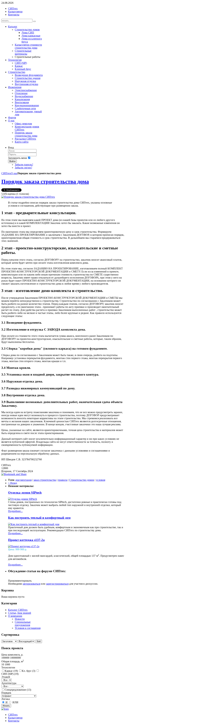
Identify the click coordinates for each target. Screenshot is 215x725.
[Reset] (34, 21)
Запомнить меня (17, 158)
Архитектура (8, 683)
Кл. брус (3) (28, 670)
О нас (14, 173)
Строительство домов (81, 480)
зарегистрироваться (57, 583)
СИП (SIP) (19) (9, 673)
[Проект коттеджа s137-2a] (23, 546)
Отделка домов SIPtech (25, 492)
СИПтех (6, 173)
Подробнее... (15, 511)
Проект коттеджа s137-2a (26, 540)
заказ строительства (44, 480)
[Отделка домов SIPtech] (22, 499)
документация (23, 480)
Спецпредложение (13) (18, 689)
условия (100, 480)
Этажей (5, 676)
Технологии (8, 667)
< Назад (12, 483)
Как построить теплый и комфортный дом (39, 517)
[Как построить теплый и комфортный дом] (33, 524)
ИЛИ (15, 702)
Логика (5, 699)
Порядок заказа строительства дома (45, 181)
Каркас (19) (11, 670)
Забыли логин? (23, 167)
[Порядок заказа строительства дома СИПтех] (28, 196)
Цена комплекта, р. (12, 654)
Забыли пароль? (24, 164)
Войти (12, 161)
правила (62, 480)
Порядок (6, 692)
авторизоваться (31, 583)
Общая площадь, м (12, 661)
